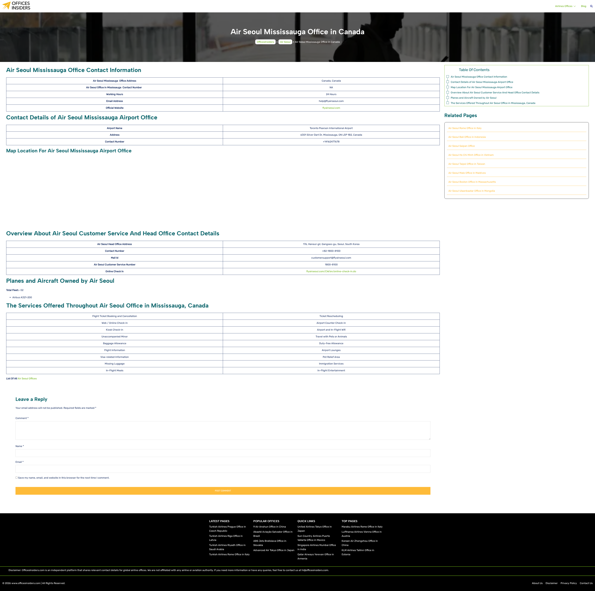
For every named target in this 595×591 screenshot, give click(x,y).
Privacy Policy (569, 583)
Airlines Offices (563, 6)
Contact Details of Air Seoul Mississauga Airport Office (482, 82)
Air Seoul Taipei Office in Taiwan (466, 163)
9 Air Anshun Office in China (269, 526)
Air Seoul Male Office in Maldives (467, 172)
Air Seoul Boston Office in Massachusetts (472, 181)
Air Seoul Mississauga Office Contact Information (479, 76)
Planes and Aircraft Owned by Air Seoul (473, 97)
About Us (537, 583)
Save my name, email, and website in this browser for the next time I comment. (63, 477)
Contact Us (586, 583)
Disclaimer (552, 583)
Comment (22, 418)
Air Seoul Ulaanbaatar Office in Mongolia (471, 190)
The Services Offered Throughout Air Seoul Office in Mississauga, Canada (493, 103)
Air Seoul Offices (27, 378)
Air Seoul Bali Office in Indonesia (467, 136)
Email (19, 461)
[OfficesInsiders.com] (16, 5)
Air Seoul (285, 41)
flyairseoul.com (331, 107)
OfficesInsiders (265, 41)
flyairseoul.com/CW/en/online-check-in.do (331, 271)
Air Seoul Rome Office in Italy (465, 128)
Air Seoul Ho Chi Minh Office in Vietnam (471, 154)
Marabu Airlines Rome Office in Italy (362, 526)
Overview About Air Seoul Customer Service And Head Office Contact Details (495, 92)
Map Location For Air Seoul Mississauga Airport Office (481, 87)
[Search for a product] (591, 6)
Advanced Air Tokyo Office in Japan (273, 550)
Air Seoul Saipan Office (461, 145)
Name (19, 446)
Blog (583, 6)
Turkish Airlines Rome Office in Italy (229, 554)
